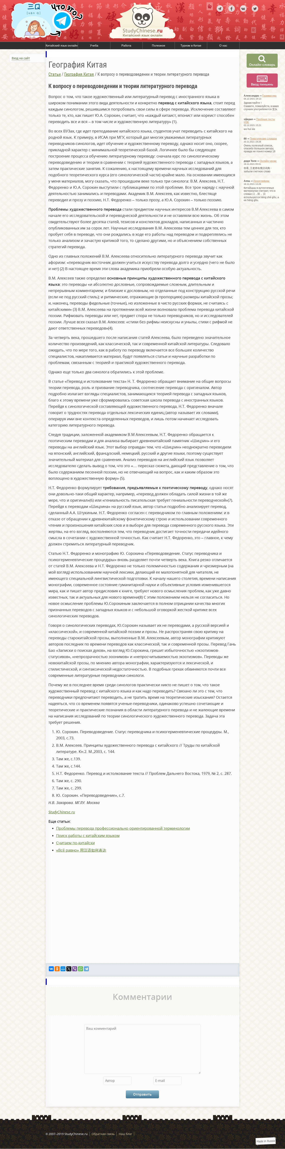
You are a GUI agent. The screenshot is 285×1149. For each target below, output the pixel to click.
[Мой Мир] (63, 968)
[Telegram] (86, 968)
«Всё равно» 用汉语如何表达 (81, 850)
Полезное (158, 45)
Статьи (54, 74)
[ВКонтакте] (51, 968)
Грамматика (269, 95)
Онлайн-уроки (268, 161)
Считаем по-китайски (75, 842)
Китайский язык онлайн (62, 45)
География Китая (79, 74)
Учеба (94, 45)
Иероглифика (261, 181)
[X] (68, 968)
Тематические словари (263, 138)
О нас (223, 45)
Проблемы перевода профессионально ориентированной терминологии (123, 828)
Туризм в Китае (190, 45)
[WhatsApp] (80, 968)
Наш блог (125, 1134)
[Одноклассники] (57, 968)
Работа (126, 45)
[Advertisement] (25, 109)
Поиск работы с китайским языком (88, 835)
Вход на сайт (21, 58)
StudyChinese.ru (61, 811)
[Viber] (74, 968)
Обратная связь (103, 1134)
